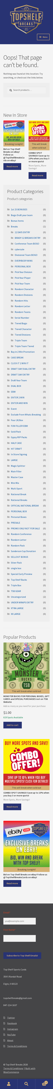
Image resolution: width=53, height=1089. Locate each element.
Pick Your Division (23, 272)
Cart (41, 1081)
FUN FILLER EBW (19, 425)
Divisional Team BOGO (26, 254)
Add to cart (12, 725)
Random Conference (21, 534)
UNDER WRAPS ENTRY (22, 602)
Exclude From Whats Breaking (26, 414)
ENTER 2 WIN (17, 397)
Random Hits (21, 300)
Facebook (12, 1023)
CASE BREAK (17, 357)
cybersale (19, 249)
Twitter (11, 1017)
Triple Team (21, 340)
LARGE (14, 460)
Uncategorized (18, 596)
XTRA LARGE (17, 608)
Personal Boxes (18, 516)
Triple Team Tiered (24, 346)
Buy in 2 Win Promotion (23, 351)
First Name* (9, 929)
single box (16, 568)
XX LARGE (15, 613)
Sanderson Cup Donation (23, 551)
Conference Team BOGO (27, 243)
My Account (9, 1084)
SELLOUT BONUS (19, 556)
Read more (12, 166)
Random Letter (22, 306)
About (10, 1040)
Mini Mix (15, 482)
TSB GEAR (16, 591)
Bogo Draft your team (22, 215)
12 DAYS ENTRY (22, 232)
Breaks (14, 226)
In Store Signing (19, 454)
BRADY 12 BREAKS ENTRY (27, 237)
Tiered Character (23, 329)
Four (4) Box (17, 420)
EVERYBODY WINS (24, 260)
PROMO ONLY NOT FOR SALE (25, 528)
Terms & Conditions (17, 1046)
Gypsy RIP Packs (19, 437)
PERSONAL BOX (23, 266)
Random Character (24, 289)
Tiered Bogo (21, 323)
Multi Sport (16, 488)
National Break (18, 494)
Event (14, 408)
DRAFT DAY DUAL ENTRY (23, 368)
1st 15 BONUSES (19, 209)
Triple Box (16, 585)
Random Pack (18, 545)
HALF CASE (16, 442)
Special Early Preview (21, 573)
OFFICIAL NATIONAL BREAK (25, 505)
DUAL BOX (16, 385)
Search (26, 1084)
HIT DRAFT (16, 448)
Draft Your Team (19, 380)
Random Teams (22, 311)
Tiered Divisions (23, 334)
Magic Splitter (18, 465)
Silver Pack (16, 562)
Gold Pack (16, 431)
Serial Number (22, 317)
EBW (13, 391)
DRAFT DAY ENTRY (20, 374)
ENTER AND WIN (19, 403)
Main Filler (16, 471)
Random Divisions (24, 294)
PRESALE (15, 522)
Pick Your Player (23, 277)
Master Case (17, 477)
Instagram (12, 1029)
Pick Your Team (22, 283)
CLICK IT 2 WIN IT (20, 363)
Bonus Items (17, 220)
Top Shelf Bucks (19, 579)
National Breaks (19, 500)
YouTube (11, 1034)
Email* (6, 912)
